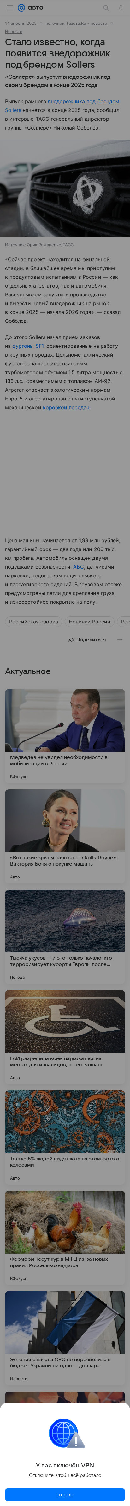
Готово (65, 1495)
